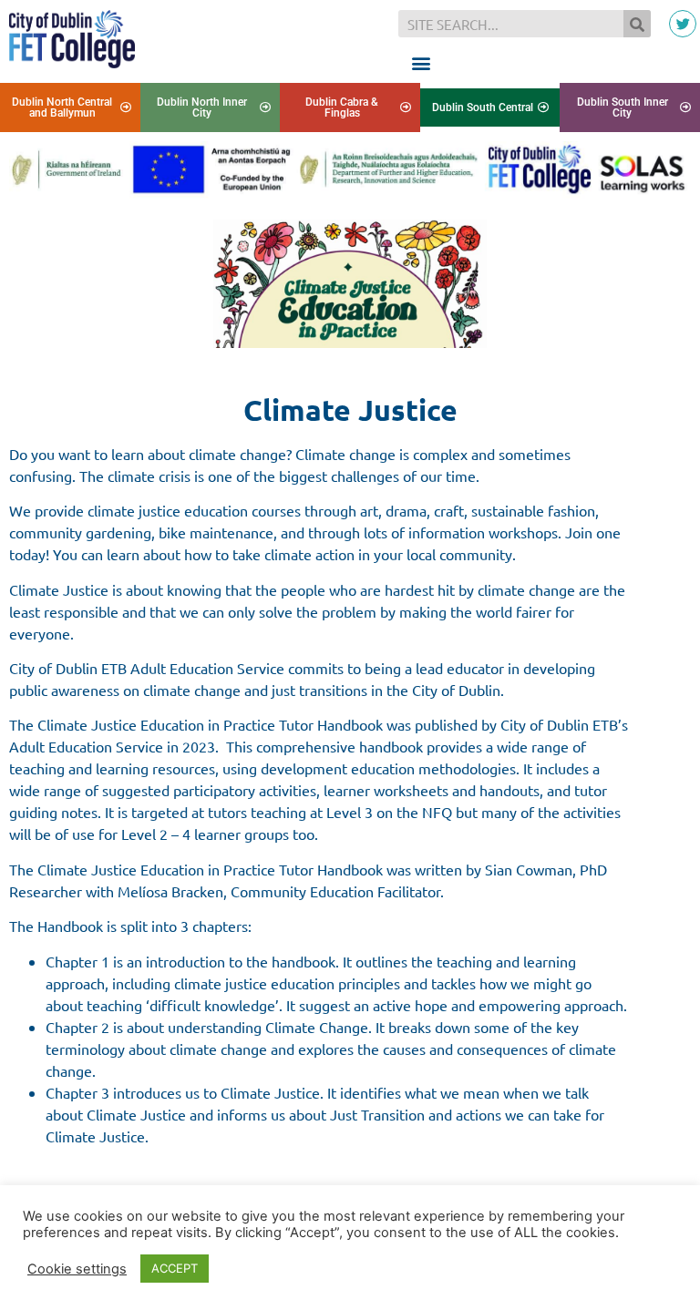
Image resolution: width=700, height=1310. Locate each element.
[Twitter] (682, 23)
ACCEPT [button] (174, 1268)
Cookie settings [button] (77, 1269)
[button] (421, 62)
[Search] (637, 23)
